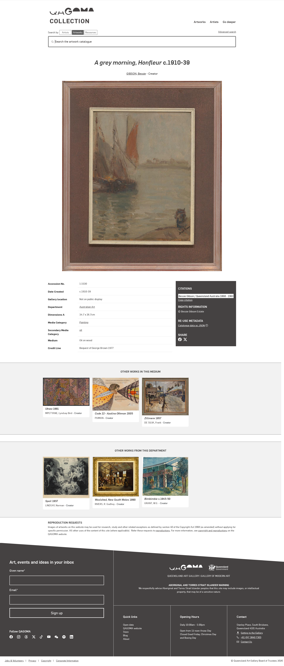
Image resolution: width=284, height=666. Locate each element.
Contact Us (246, 641)
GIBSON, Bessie (136, 73)
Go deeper (229, 22)
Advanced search (227, 31)
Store (126, 631)
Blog (125, 635)
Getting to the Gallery (252, 632)
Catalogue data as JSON (191, 325)
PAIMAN (99, 417)
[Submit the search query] (50, 41)
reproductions (163, 530)
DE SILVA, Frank (152, 422)
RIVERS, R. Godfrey (105, 504)
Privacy (32, 660)
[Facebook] (180, 339)
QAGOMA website (132, 628)
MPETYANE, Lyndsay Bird (58, 413)
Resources (90, 32)
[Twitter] (185, 339)
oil (80, 330)
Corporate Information (67, 660)
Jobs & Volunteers (14, 660)
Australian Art (87, 306)
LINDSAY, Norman (54, 505)
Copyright (46, 660)
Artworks (200, 22)
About (126, 638)
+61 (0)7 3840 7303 (251, 637)
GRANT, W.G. (151, 503)
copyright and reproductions (212, 530)
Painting (83, 322)
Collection (70, 21)
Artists (214, 22)
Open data (128, 624)
